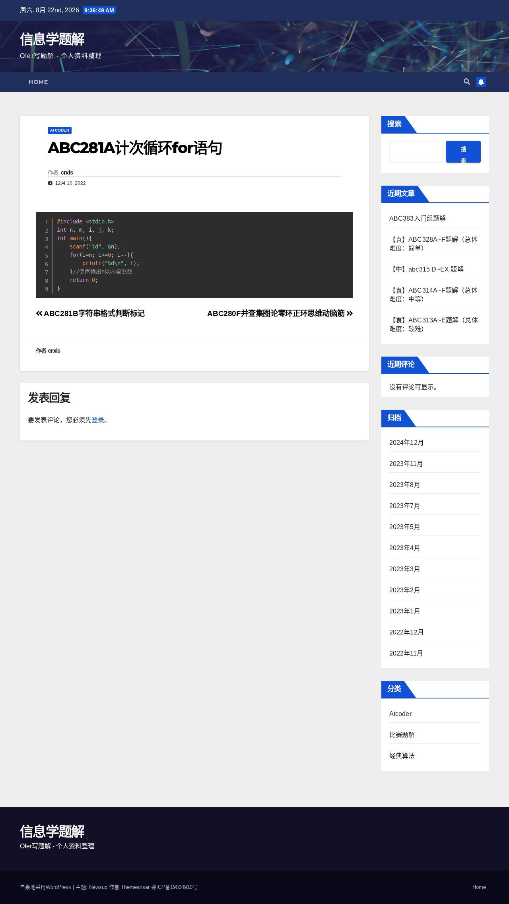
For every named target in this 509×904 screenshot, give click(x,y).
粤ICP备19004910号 (174, 887)
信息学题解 (52, 39)
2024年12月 (406, 442)
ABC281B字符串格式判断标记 (94, 313)
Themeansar (135, 887)
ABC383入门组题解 (417, 218)
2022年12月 (406, 632)
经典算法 (402, 756)
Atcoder (59, 130)
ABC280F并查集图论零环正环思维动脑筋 (276, 313)
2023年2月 (404, 590)
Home (38, 81)
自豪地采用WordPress (46, 887)
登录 (97, 420)
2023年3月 (404, 569)
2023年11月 (406, 463)
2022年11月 (406, 653)
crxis (66, 172)
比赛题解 (402, 734)
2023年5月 (404, 527)
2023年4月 (404, 548)
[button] (467, 81)
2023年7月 (404, 505)
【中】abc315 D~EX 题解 (426, 269)
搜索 (394, 124)
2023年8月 (404, 484)
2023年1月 (404, 611)
